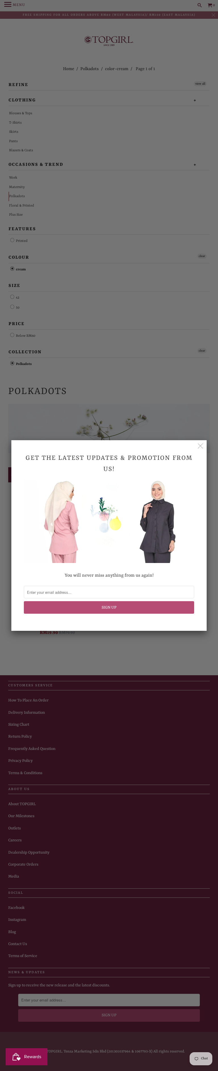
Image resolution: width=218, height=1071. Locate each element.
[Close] (200, 446)
